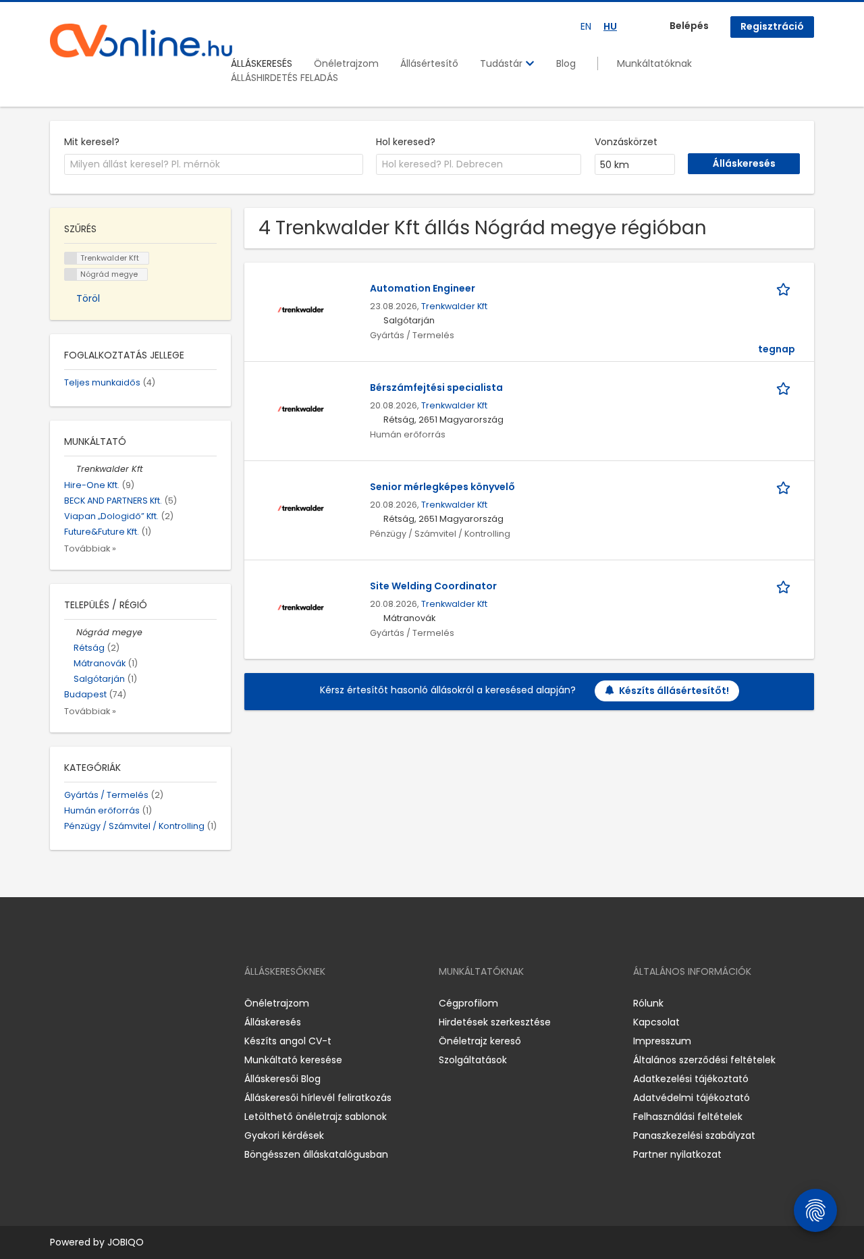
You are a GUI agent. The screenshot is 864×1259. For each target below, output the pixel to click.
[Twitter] (124, 1003)
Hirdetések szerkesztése (495, 1022)
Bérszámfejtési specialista (436, 387)
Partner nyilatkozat (677, 1154)
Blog (566, 63)
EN (585, 26)
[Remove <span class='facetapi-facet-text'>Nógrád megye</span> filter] (71, 274)
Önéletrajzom (346, 63)
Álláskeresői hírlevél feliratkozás (318, 1097)
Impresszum (662, 1041)
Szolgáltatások (473, 1060)
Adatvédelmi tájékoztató (691, 1097)
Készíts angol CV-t (287, 1041)
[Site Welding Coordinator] (301, 606)
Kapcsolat (656, 1022)
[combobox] (213, 165)
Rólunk (648, 1003)
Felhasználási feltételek (687, 1116)
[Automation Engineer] (301, 308)
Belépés (689, 25)
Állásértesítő (429, 63)
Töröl (88, 298)
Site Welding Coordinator (433, 586)
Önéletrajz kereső (480, 1041)
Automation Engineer (422, 288)
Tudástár (502, 63)
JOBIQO (125, 1242)
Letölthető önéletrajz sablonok (315, 1116)
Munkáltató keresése (293, 1060)
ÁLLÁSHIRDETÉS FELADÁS (284, 77)
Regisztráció (772, 26)
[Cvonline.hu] (141, 40)
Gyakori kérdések (284, 1135)
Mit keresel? (91, 142)
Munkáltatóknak (654, 63)
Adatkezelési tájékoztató (691, 1079)
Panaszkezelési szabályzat (694, 1135)
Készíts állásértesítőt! (674, 690)
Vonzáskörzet (626, 142)
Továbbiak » (90, 548)
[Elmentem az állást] (785, 288)
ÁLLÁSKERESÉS (261, 63)
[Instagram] (82, 1003)
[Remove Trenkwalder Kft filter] (70, 469)
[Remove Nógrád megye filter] (70, 632)
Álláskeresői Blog (282, 1079)
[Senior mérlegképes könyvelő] (301, 507)
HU (610, 26)
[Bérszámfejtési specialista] (301, 407)
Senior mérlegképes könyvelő (442, 486)
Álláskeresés (272, 1022)
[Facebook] (60, 1003)
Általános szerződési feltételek (704, 1060)
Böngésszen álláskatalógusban (316, 1154)
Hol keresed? (405, 142)
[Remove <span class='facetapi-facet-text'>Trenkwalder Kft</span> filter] (71, 258)
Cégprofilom (468, 1003)
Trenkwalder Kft (454, 306)
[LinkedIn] (104, 1003)
